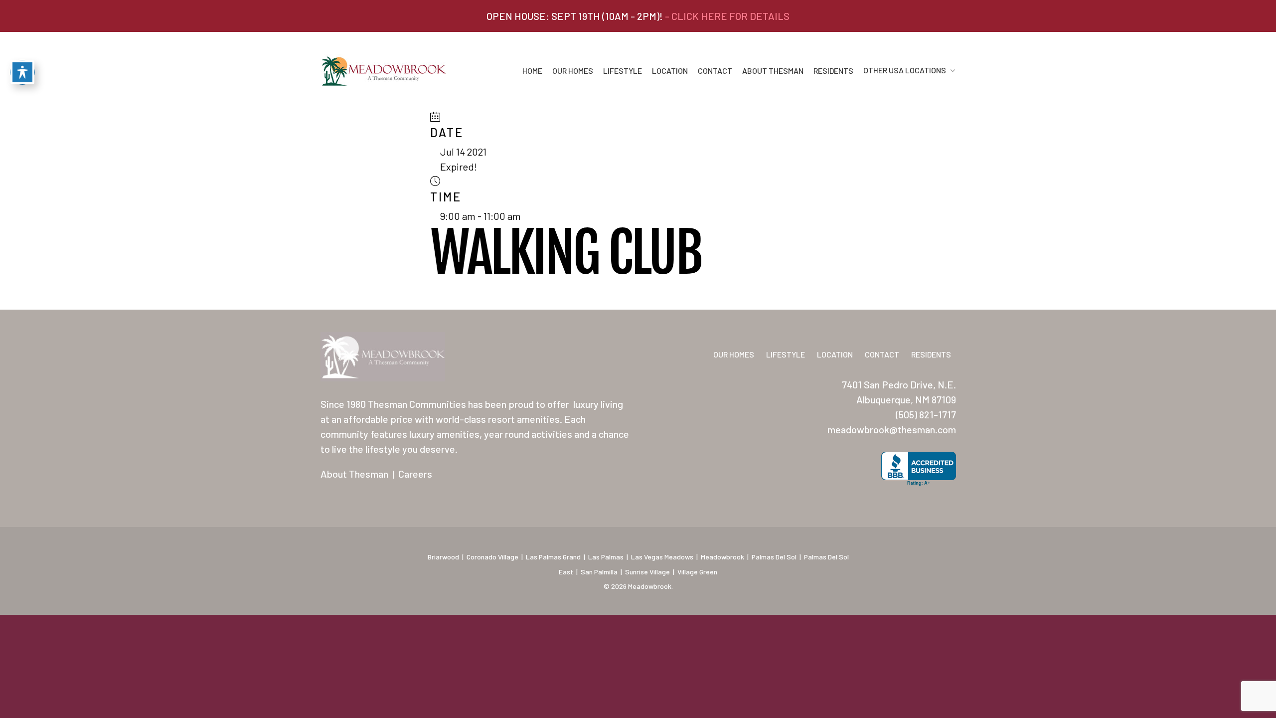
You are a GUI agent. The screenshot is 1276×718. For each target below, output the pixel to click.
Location (670, 71)
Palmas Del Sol (774, 556)
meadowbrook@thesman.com (891, 429)
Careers (415, 474)
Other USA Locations (904, 70)
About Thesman (772, 71)
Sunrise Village (647, 571)
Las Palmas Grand (553, 556)
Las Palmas (606, 556)
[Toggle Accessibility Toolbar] (22, 72)
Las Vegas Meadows (662, 556)
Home (532, 71)
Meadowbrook (722, 556)
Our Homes (572, 71)
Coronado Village (492, 556)
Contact (715, 71)
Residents (833, 71)
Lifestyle (622, 71)
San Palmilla (599, 571)
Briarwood (443, 556)
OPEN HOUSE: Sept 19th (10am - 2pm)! (638, 16)
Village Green (697, 571)
